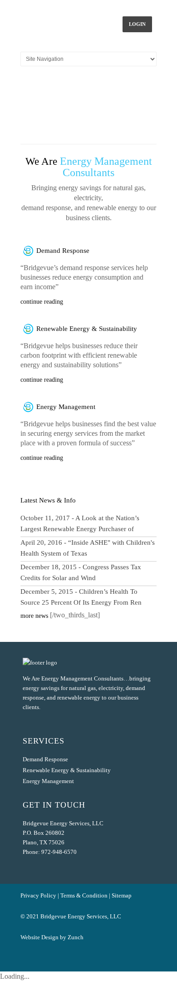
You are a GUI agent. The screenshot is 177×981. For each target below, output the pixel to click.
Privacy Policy (38, 895)
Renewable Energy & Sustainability (86, 328)
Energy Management (65, 406)
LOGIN (137, 24)
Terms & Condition (84, 895)
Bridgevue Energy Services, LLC (80, 916)
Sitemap (122, 895)
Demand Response (62, 250)
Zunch (76, 937)
